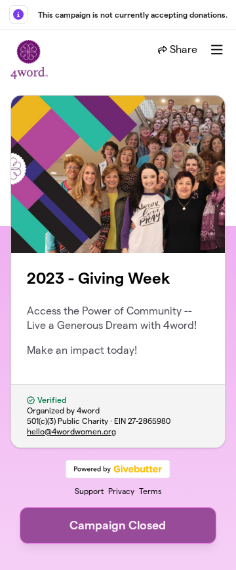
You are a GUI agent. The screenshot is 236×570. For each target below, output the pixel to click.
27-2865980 (149, 421)
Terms (150, 491)
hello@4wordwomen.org (71, 431)
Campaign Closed (117, 525)
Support (89, 491)
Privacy (121, 491)
